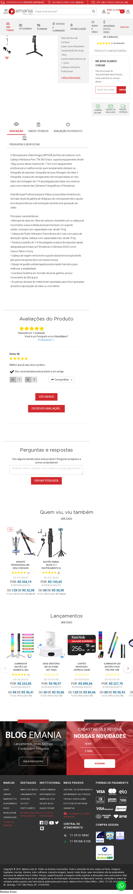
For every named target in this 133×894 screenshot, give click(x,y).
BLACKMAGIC (10, 803)
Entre (109, 10)
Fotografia (25, 29)
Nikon (22, 251)
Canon (14, 251)
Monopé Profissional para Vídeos (34, 194)
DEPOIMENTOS (47, 794)
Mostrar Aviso (8, 891)
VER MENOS (46, 396)
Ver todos (10, 29)
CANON (7, 794)
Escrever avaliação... (46, 408)
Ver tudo (66, 518)
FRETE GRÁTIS (27, 808)
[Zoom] (7, 41)
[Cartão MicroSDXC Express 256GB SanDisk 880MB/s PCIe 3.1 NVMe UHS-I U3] (82, 645)
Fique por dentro (33, 761)
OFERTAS (25, 799)
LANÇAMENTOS (28, 794)
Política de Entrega (75, 803)
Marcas (124, 27)
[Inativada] (100, 837)
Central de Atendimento (78, 790)
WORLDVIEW (9, 813)
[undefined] (34, 38)
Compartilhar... (62, 379)
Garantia (69, 808)
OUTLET (24, 803)
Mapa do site (47, 799)
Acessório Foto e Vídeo (109, 29)
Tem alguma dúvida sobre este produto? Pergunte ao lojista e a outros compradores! (46, 461)
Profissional (44, 340)
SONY (6, 790)
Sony (30, 251)
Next (7, 58)
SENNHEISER (10, 817)
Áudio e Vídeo (95, 29)
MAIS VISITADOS (29, 790)
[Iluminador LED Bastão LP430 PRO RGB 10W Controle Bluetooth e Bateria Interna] (112, 645)
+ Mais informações (70, 77)
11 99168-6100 (80, 841)
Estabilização (78, 29)
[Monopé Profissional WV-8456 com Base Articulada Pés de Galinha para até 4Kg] (21, 542)
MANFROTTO (10, 799)
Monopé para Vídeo (23, 155)
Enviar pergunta (46, 480)
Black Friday (47, 808)
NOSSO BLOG (47, 803)
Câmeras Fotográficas (47, 185)
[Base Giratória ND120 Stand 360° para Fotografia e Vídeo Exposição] (51, 645)
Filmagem (42, 29)
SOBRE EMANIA (47, 790)
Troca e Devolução (75, 799)
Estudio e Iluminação (59, 27)
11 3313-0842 (79, 835)
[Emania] (20, 11)
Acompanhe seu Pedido (77, 794)
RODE (6, 808)
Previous (5, 668)
